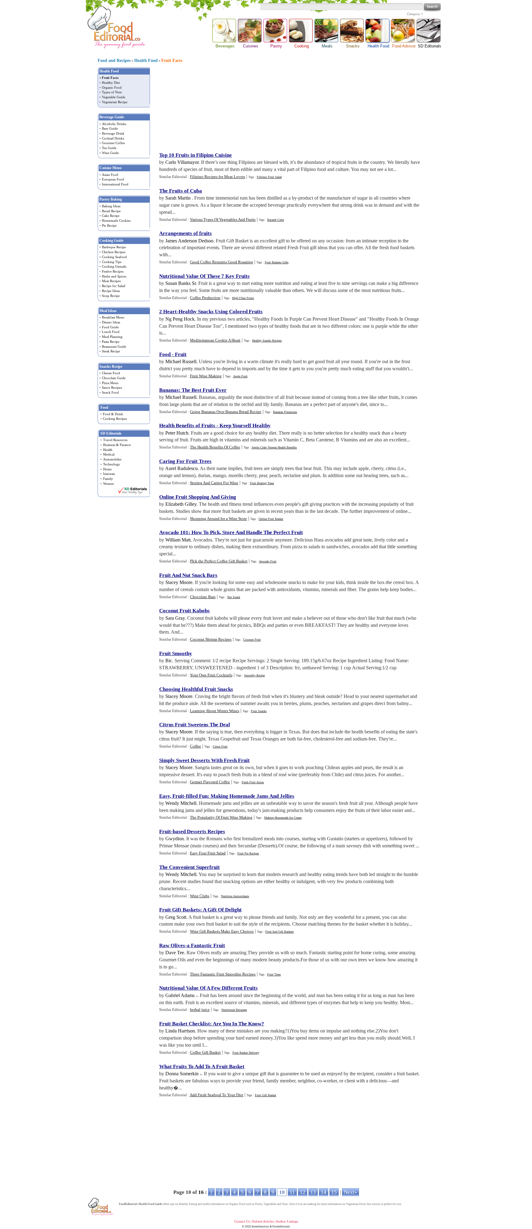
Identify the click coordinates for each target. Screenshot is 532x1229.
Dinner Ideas (111, 322)
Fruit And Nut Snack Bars (188, 575)
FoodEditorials (128, 1204)
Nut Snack (233, 597)
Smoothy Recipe (254, 675)
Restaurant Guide (114, 346)
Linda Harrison (180, 1030)
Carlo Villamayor (182, 162)
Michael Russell (180, 361)
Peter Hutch (176, 433)
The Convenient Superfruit (189, 867)
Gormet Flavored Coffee (210, 782)
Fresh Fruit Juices (253, 782)
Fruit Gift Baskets (179, 910)
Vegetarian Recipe (114, 102)
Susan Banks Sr (180, 283)
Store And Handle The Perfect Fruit (262, 532)
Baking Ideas (111, 206)
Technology (111, 464)
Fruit (181, 354)
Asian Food (110, 174)
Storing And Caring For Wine (214, 483)
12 (302, 1192)
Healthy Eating (188, 1204)
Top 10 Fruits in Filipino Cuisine (195, 155)
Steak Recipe (111, 351)
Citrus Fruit (220, 746)
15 (334, 1192)
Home (107, 469)
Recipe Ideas (111, 291)
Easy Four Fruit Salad (208, 853)
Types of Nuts (112, 92)
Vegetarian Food (355, 1204)
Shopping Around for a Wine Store (218, 518)
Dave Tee (174, 952)
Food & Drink (113, 414)
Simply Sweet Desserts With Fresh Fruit (204, 760)
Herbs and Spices (114, 276)
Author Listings (287, 1221)
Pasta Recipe (110, 341)
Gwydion (174, 838)
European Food (113, 179)
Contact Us (242, 1221)
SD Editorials (429, 46)
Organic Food (112, 87)
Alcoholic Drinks (114, 124)
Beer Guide (110, 128)
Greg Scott (175, 917)
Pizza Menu (110, 383)
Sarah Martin (178, 198)
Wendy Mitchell (180, 803)
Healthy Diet (111, 82)
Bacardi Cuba (275, 219)
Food (165, 354)
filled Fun (197, 796)
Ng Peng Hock (180, 319)
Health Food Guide (150, 1204)
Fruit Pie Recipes (248, 853)
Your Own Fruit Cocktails (211, 675)
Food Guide (110, 327)
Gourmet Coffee (113, 143)
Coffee (195, 746)
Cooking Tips (111, 262)
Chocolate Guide (114, 378)
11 (292, 1192)
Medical (109, 454)
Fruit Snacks (259, 711)
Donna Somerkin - (183, 1073)
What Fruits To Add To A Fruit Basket (201, 1066)
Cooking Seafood (114, 257)
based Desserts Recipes (199, 831)
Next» (350, 1192)
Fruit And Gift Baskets (279, 931)
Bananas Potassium (285, 412)
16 (201, 1192)
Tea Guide (109, 148)
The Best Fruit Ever (204, 390)
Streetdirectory (260, 1226)
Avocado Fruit (267, 561)
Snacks (353, 46)
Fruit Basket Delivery (245, 1052)
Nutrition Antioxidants (235, 896)
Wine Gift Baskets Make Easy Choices (222, 931)
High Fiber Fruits (243, 298)
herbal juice (200, 1009)
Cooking (301, 46)
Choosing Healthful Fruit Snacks (196, 689)
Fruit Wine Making (206, 376)
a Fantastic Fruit (206, 945)
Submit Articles (263, 1221)
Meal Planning (112, 337)
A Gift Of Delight (222, 910)
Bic (168, 660)
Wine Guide (110, 153)
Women (108, 483)
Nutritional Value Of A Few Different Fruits (208, 988)
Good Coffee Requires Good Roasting (221, 262)
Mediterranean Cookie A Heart (215, 340)
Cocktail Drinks (113, 138)
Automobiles (112, 459)
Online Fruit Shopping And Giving (197, 497)
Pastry (276, 46)
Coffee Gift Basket (205, 1052)
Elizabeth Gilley (180, 504)
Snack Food (110, 392)
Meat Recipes (111, 281)
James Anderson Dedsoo (189, 240)
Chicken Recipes (113, 252)
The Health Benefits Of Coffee (215, 447)
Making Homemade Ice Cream (283, 817)
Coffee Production (205, 297)
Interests (109, 474)
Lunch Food (110, 332)
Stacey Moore (178, 582)
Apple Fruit (240, 376)
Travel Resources (115, 440)
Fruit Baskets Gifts (276, 262)
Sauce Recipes (112, 387)
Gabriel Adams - (181, 995)
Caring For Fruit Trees (185, 461)
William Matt (178, 539)
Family (108, 479)
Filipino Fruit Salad (269, 177)
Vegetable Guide (113, 97)
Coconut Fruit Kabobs (184, 611)
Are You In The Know (237, 1024)
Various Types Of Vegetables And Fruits (223, 219)
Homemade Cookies (116, 220)
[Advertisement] (289, 107)
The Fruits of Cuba (180, 191)
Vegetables (270, 1204)
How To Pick (205, 532)
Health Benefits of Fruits (187, 425)
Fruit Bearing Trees (262, 483)
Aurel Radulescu (181, 468)
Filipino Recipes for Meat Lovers (217, 176)
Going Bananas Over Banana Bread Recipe (225, 411)
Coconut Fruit (252, 639)
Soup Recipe (111, 296)
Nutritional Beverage (234, 1010)
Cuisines (250, 46)
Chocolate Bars (203, 596)
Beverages (225, 46)
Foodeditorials (281, 1226)
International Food (115, 184)
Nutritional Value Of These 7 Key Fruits (204, 276)
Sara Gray (175, 618)
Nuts (285, 1204)
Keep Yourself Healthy (245, 425)
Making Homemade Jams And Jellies (252, 796)
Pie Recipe (109, 225)
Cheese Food (111, 373)
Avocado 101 (173, 532)
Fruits (258, 1204)
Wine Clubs (199, 896)
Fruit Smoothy (175, 653)
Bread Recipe (111, 211)
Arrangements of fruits (185, 233)
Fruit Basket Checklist (184, 1024)
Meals (327, 46)
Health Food (378, 31)
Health (107, 450)
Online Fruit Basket (271, 519)
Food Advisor (404, 46)
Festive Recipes (112, 271)
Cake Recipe (110, 215)
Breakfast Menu (113, 317)
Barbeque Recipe (114, 247)
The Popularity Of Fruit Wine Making (221, 817)
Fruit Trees (274, 974)
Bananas (169, 390)
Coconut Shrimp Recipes (211, 639)
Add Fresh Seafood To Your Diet (216, 1095)
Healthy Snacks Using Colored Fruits (221, 311)
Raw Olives (172, 945)
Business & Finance (117, 445)
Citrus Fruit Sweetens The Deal (194, 725)
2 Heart (168, 311)
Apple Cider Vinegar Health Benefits (274, 447)
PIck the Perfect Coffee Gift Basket (219, 561)
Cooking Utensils (114, 266)
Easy (164, 796)
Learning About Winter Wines (214, 710)
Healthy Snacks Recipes (267, 340)
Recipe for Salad (113, 286)
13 (313, 1192)
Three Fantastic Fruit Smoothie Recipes (223, 974)
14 (323, 1192)
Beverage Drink (113, 133)
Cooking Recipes (115, 418)
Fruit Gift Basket (265, 1095)
